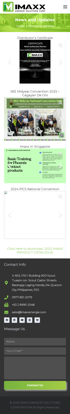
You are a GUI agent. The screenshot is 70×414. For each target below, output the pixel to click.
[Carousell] (37, 320)
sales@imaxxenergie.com (29, 312)
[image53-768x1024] (24, 7)
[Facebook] (7, 320)
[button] (65, 7)
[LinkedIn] (14, 320)
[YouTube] (22, 320)
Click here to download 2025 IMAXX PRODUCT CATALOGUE (35, 250)
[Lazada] (29, 320)
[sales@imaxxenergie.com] (8, 312)
